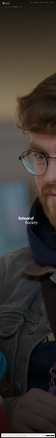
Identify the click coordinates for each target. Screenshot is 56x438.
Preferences (43, 435)
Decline (48, 435)
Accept (52, 435)
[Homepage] (6, 3)
